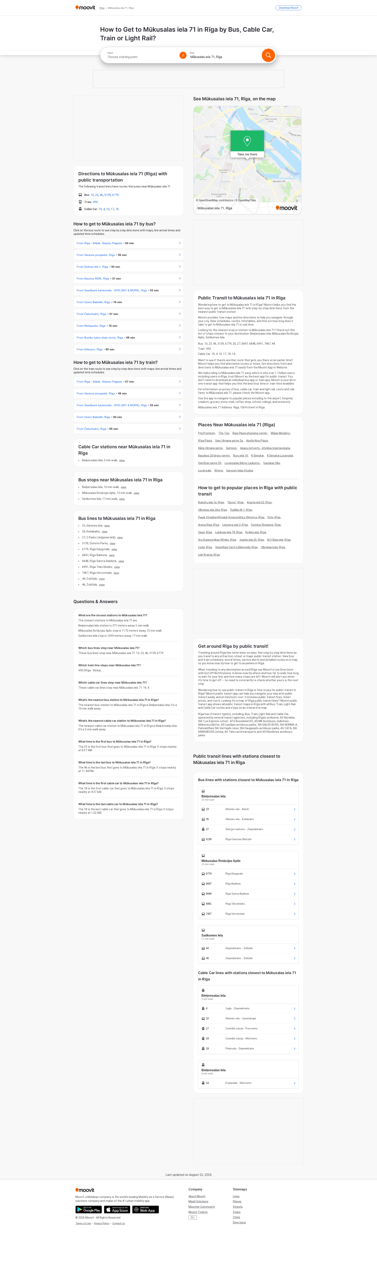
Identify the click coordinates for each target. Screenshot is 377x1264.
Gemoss (231, 448)
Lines (236, 1196)
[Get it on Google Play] (88, 1209)
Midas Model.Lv (280, 433)
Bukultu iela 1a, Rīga (211, 502)
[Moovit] (85, 7)
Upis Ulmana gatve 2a (229, 440)
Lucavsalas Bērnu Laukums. (242, 463)
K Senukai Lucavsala (280, 455)
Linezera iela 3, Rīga (235, 524)
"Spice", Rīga (235, 502)
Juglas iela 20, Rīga (251, 539)
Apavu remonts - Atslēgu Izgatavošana (265, 448)
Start (110, 53)
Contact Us (118, 1223)
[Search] (268, 55)
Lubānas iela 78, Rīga (228, 532)
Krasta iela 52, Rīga (259, 502)
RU (192, 1217)
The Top (223, 433)
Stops (237, 1212)
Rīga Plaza (205, 440)
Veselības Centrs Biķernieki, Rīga (236, 547)
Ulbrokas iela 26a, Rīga (212, 509)
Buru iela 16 (240, 455)
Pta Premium (206, 433)
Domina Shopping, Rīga (266, 524)
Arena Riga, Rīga (208, 524)
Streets (238, 1206)
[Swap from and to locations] (183, 55)
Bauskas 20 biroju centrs (214, 455)
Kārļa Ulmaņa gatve (210, 448)
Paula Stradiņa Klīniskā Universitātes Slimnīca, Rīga (231, 517)
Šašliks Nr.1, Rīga (241, 509)
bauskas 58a (272, 463)
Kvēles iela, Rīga (255, 532)
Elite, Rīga (274, 517)
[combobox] (141, 57)
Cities (236, 1217)
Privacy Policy (101, 1223)
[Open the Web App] (145, 1209)
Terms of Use (83, 1223)
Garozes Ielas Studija (239, 470)
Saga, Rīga (205, 532)
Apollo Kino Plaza (257, 440)
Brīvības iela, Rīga (278, 539)
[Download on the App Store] (117, 1209)
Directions (239, 1222)
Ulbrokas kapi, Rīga (273, 547)
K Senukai (257, 455)
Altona (218, 470)
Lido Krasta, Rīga (209, 554)
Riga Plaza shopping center (249, 433)
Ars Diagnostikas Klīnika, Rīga (217, 539)
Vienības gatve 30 (209, 463)
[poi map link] (247, 160)
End (192, 53)
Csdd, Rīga (205, 547)
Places (237, 1201)
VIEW (122, 460)
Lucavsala (204, 470)
